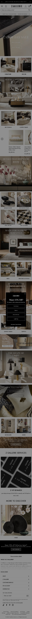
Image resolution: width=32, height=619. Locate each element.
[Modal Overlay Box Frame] (16, 309)
